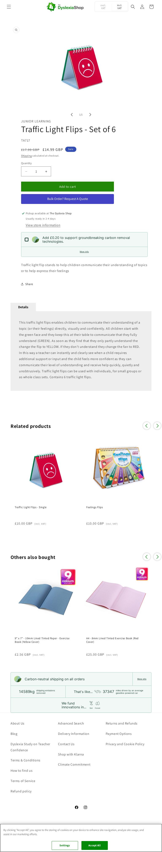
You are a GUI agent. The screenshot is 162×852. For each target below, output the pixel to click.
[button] (9, 6)
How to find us (21, 770)
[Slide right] (90, 114)
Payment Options (119, 733)
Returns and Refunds (122, 723)
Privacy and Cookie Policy (125, 744)
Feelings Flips (94, 507)
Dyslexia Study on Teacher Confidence (30, 747)
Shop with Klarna (71, 754)
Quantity (26, 163)
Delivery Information (73, 733)
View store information (43, 225)
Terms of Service (23, 781)
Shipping (26, 155)
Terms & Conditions (25, 760)
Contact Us (66, 744)
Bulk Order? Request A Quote (67, 199)
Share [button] (29, 284)
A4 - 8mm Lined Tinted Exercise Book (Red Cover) (112, 640)
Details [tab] (23, 307)
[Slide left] (71, 114)
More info (84, 252)
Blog (14, 733)
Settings (64, 845)
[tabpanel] (81, 351)
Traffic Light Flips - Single (31, 507)
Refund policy (21, 791)
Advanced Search (71, 723)
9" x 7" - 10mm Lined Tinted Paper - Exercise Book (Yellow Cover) (42, 640)
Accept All (94, 845)
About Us (17, 723)
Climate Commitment (74, 764)
